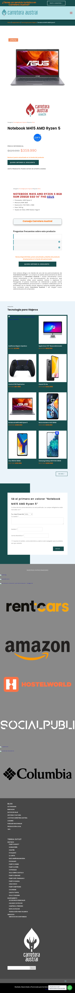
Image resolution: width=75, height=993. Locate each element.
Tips (9, 829)
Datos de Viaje (13, 812)
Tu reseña (14, 516)
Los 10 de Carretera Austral (17, 818)
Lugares (10, 821)
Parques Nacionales (15, 824)
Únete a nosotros (56, 3)
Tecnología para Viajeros (29, 22)
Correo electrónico (17, 535)
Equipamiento (16, 22)
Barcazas (11, 809)
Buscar (33, 968)
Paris (33, 122)
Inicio (9, 22)
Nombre (14, 529)
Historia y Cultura (14, 815)
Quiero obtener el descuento (22, 162)
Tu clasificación (17, 514)
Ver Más (61, 474)
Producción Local (14, 826)
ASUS (50, 196)
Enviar (57, 548)
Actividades (12, 807)
